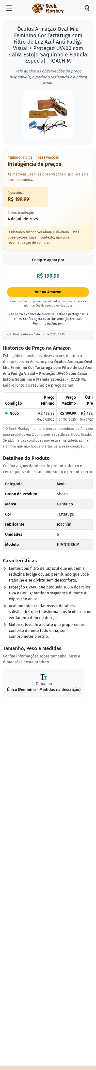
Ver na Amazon (48, 292)
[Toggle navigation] (9, 8)
